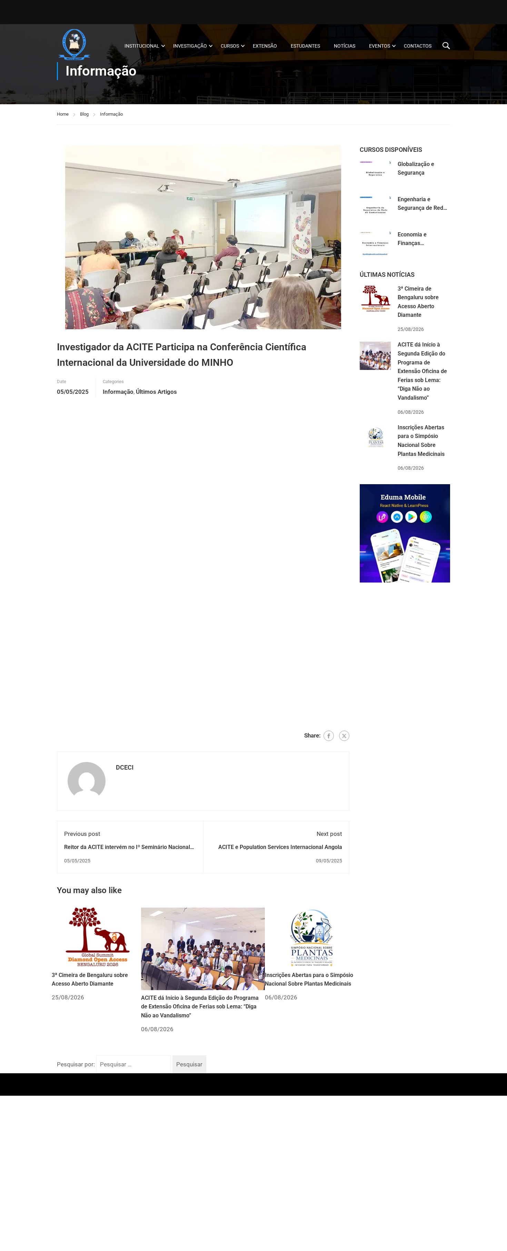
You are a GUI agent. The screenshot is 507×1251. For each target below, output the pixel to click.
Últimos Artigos (156, 391)
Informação (111, 114)
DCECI (124, 767)
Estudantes (305, 46)
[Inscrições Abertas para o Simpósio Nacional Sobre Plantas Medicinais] (309, 937)
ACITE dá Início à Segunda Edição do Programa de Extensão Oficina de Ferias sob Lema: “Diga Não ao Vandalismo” (200, 1007)
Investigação (190, 46)
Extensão (265, 46)
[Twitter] (344, 736)
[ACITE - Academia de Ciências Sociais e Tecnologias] (83, 46)
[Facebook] (329, 736)
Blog (84, 114)
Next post (329, 833)
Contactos (417, 46)
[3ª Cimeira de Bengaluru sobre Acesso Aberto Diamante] (96, 937)
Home (63, 114)
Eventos (379, 46)
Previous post (82, 833)
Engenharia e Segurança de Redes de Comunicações (423, 208)
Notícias (344, 46)
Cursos (230, 46)
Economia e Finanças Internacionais (415, 243)
